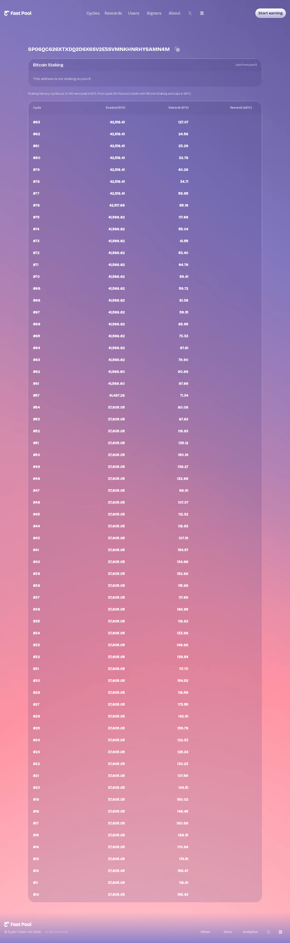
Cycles (93, 13)
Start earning (270, 13)
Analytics (250, 932)
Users (133, 13)
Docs (228, 932)
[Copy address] (177, 49)
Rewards (113, 13)
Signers (154, 13)
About (174, 13)
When (205, 932)
